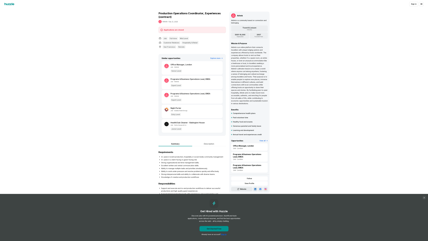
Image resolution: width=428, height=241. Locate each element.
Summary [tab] (175, 144)
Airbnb (165, 22)
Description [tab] (209, 144)
